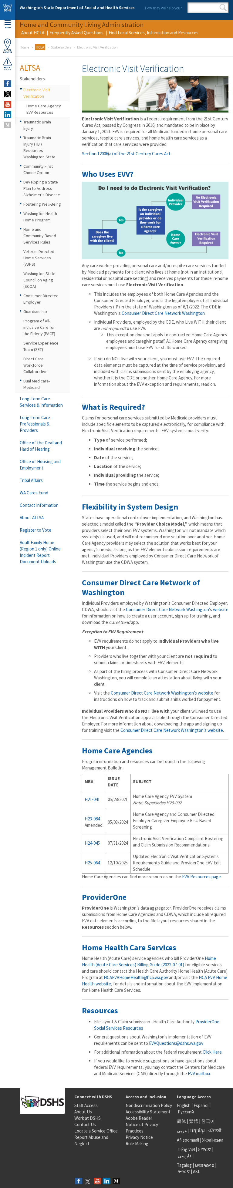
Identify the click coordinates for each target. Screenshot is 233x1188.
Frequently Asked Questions (76, 32)
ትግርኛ (184, 1171)
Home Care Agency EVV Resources (43, 109)
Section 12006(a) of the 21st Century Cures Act (126, 153)
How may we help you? (163, 8)
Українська (212, 1140)
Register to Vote (35, 530)
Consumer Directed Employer (41, 299)
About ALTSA (32, 517)
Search (223, 7)
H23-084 (92, 819)
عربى (182, 1130)
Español (201, 1105)
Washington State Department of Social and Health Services (77, 7)
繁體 (194, 1121)
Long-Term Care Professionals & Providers (35, 424)
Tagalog (184, 1165)
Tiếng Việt (186, 1149)
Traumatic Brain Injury (37, 125)
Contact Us (85, 1124)
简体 (181, 1121)
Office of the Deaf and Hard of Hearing (41, 446)
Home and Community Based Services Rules (39, 236)
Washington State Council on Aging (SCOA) (39, 280)
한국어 (208, 1121)
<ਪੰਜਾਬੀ (214, 1130)
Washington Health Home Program (40, 217)
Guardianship (35, 311)
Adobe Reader (139, 1118)
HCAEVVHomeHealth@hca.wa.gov (136, 977)
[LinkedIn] (107, 1181)
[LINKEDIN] (7, 114)
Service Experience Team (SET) (41, 346)
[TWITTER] (7, 94)
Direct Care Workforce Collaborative (35, 365)
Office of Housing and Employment (40, 465)
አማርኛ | (205, 1149)
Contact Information (39, 505)
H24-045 (92, 843)
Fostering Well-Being (42, 204)
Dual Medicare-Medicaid (36, 384)
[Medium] (116, 1181)
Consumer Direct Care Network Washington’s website (177, 609)
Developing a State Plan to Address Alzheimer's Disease (41, 188)
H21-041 (92, 799)
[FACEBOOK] (7, 84)
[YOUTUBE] (7, 104)
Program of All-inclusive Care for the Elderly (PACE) (39, 327)
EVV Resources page (201, 877)
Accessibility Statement (148, 1112)
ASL (196, 1171)
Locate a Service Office (96, 1131)
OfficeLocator (7, 51)
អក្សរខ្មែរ (197, 1130)
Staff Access (86, 1105)
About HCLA (32, 32)
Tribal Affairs (31, 480)
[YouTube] (97, 1181)
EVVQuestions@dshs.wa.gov (176, 1043)
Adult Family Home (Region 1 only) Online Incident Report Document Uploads (40, 552)
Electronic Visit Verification (36, 93)
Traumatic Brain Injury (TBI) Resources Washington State (39, 147)
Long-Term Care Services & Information (41, 402)
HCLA (40, 47)
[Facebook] (78, 1181)
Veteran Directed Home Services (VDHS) (38, 258)
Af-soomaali (188, 1140)
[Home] (7, 10)
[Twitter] (88, 1181)
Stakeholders (61, 47)
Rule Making (137, 1143)
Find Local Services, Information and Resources (153, 32)
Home (24, 47)
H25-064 (92, 863)
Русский (186, 1112)
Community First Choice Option (38, 169)
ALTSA (30, 67)
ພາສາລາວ (204, 1165)
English (184, 1105)
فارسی (184, 1156)
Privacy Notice (139, 1137)
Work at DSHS (87, 1118)
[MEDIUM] (7, 125)
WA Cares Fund (34, 493)
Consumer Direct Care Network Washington (164, 313)
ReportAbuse (8, 68)
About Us (83, 1112)
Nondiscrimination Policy (149, 1105)
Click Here (212, 1052)
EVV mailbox (199, 1073)
